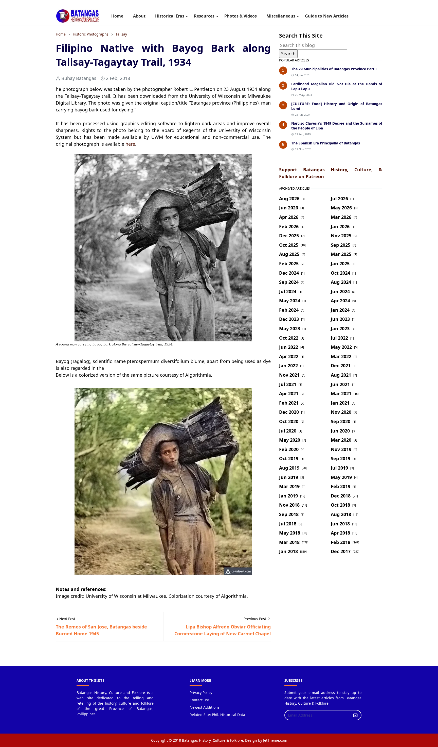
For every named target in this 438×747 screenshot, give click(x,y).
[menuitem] (117, 16)
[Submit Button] (355, 715)
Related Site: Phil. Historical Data (217, 714)
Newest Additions (205, 707)
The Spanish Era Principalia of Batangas (325, 143)
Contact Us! (199, 700)
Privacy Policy (201, 692)
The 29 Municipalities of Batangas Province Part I (334, 69)
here (130, 144)
